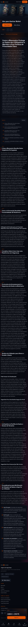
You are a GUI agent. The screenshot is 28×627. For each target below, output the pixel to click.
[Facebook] (5, 613)
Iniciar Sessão (18, 1)
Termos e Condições (5, 597)
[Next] (11, 29)
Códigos (2, 589)
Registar (25, 1)
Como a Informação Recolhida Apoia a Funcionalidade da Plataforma (12, 127)
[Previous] (8, 29)
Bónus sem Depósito (5, 591)
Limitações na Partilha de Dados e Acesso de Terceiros (13, 142)
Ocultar (23, 120)
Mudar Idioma (7, 580)
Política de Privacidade (5, 599)
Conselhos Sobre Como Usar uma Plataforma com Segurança (11, 131)
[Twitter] (2, 613)
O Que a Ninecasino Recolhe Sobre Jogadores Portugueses (12, 124)
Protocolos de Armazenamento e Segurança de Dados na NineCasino (12, 135)
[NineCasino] (4, 2)
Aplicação (3, 585)
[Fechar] (25, 610)
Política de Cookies (5, 601)
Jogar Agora (7, 25)
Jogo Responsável (5, 603)
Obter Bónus (17, 25)
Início (2, 34)
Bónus (2, 587)
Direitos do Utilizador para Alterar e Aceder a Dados (14, 138)
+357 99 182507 (4, 608)
